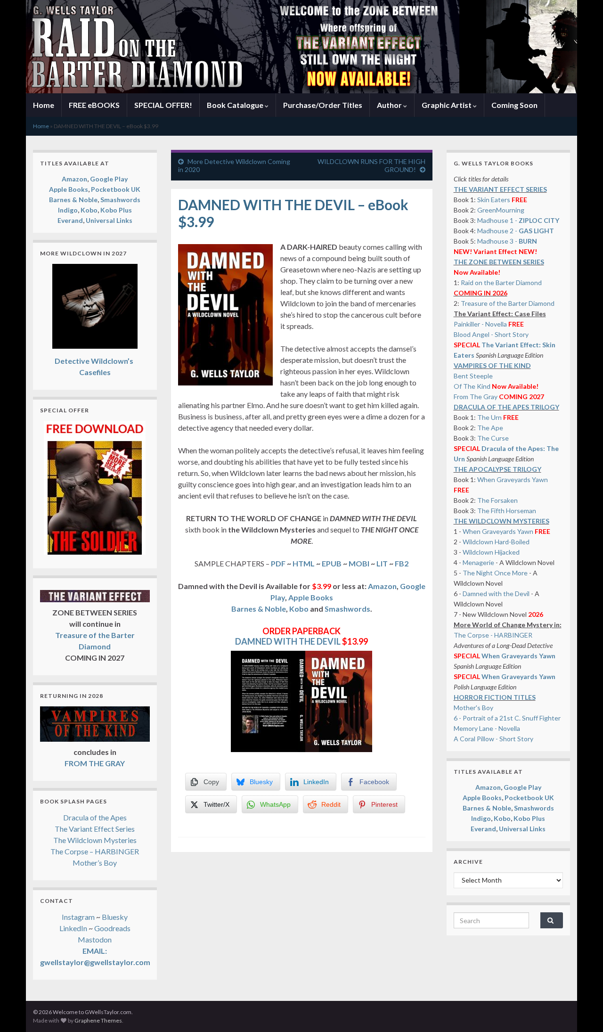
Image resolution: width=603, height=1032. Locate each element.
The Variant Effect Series (95, 828)
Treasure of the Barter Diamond (507, 303)
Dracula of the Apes (95, 817)
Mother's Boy (473, 708)
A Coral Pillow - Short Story (493, 739)
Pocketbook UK (115, 189)
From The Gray (475, 397)
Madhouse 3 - (507, 241)
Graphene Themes (98, 1020)
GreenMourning (500, 210)
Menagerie (478, 562)
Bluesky (115, 916)
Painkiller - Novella (480, 324)
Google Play (109, 179)
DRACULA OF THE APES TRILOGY (506, 407)
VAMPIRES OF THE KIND (492, 365)
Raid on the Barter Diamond (501, 282)
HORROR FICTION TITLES (495, 697)
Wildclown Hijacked (491, 552)
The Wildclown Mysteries (95, 839)
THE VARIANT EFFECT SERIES (500, 189)
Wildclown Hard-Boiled (496, 542)
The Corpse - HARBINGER (493, 635)
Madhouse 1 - (518, 220)
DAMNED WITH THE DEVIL (288, 641)
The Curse (493, 438)
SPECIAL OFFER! (163, 104)
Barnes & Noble (258, 608)
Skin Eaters (493, 200)
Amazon (382, 586)
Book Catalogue (236, 104)
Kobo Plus (116, 210)
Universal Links (109, 220)
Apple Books (310, 597)
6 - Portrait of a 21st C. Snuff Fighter (507, 718)
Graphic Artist (447, 104)
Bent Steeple (473, 376)
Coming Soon (514, 104)
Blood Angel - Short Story (491, 334)
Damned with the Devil (496, 594)
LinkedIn (73, 928)
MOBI (359, 563)
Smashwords (347, 608)
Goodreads (112, 928)
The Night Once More (495, 573)
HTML (304, 563)
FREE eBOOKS (94, 104)
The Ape (490, 428)
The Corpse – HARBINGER (94, 851)
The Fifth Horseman (506, 511)
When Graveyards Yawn (512, 479)
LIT (382, 563)
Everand (70, 220)
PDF (277, 563)
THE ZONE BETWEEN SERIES (499, 262)
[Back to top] (582, 1011)
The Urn (490, 417)
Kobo (299, 608)
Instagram (78, 916)
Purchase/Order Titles (322, 104)
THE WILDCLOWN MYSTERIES (501, 521)
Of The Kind (472, 386)
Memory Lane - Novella (487, 728)
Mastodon (95, 939)
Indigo (68, 210)
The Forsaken (497, 500)
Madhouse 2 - (515, 231)
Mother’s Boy (95, 862)
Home (43, 104)
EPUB (332, 563)
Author (390, 104)
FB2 (401, 563)
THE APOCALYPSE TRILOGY (497, 469)
